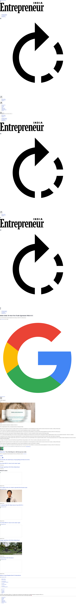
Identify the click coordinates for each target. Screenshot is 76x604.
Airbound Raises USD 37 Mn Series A (7, 557)
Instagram (3, 592)
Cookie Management (5, 586)
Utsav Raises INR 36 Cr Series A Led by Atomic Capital (10, 463)
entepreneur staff (3, 524)
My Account (3, 115)
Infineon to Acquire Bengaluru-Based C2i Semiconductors (10, 575)
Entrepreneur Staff (3, 489)
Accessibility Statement (5, 582)
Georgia (3, 106)
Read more (24, 453)
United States (3, 597)
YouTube (3, 591)
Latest (1, 455)
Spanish (3, 105)
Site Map (3, 583)
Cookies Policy (4, 581)
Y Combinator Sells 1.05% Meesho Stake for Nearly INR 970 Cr (11, 505)
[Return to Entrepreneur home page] (22, 132)
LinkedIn (3, 590)
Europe (3, 110)
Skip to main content (3, 0)
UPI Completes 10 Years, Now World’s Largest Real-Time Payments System (13, 487)
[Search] (0, 230)
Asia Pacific (3, 108)
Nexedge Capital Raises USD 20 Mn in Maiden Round (10, 540)
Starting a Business (4, 14)
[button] (38, 217)
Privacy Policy (4, 579)
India (2, 107)
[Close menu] (0, 309)
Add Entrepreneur (2, 396)
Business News (4, 16)
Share (1, 397)
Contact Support (4, 584)
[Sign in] (0, 308)
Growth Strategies (4, 15)
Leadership (3, 312)
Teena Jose (2, 319)
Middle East (3, 601)
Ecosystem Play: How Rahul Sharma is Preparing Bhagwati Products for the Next (15, 459)
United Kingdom (4, 109)
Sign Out (3, 100)
